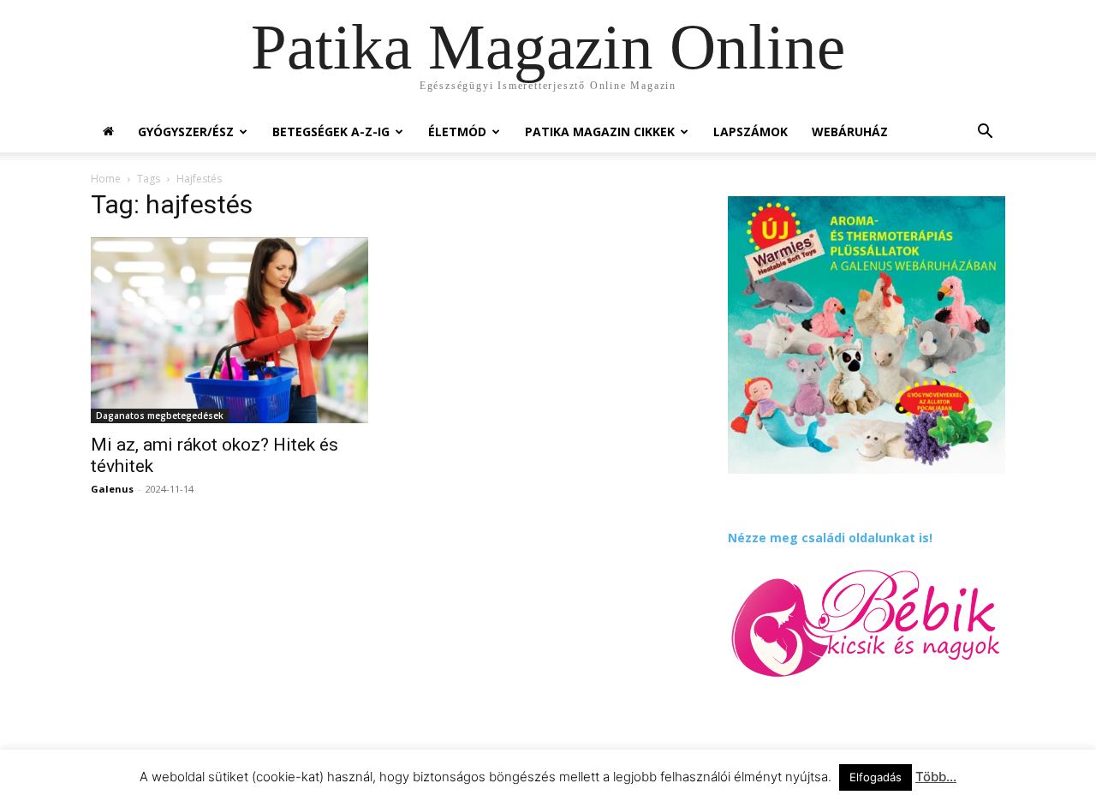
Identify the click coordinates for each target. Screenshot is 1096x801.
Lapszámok (750, 131)
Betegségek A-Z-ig (331, 131)
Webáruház (850, 131)
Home (106, 178)
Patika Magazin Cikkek (600, 131)
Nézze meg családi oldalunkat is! (830, 537)
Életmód (457, 131)
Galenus (112, 488)
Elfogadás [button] (875, 777)
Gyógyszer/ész (186, 131)
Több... (935, 776)
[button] (984, 133)
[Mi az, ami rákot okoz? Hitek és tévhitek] (229, 330)
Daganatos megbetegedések (159, 415)
